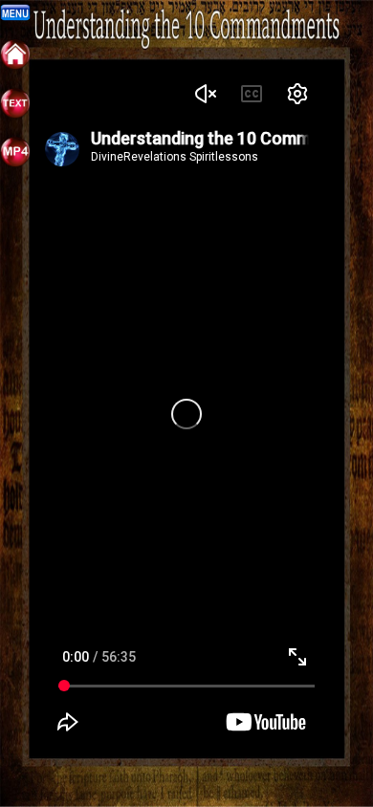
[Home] (15, 65)
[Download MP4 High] (15, 162)
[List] (15, 113)
